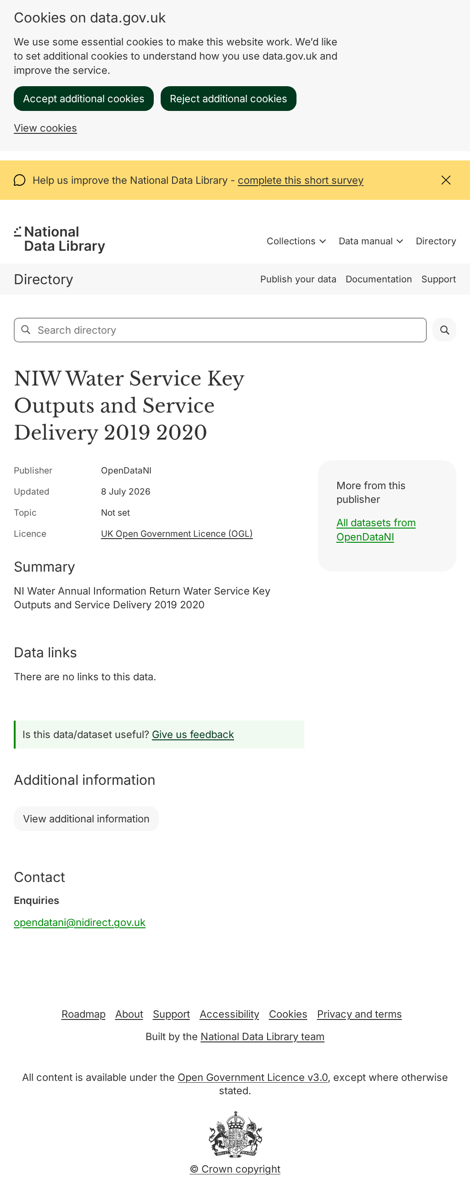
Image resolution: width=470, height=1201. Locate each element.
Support (438, 279)
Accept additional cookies (84, 99)
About (129, 1014)
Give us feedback (193, 734)
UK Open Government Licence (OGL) (177, 534)
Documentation (379, 279)
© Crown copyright (235, 1169)
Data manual (366, 241)
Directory (436, 241)
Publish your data (298, 279)
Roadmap (84, 1014)
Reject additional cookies (228, 99)
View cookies (45, 128)
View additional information (86, 819)
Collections (291, 241)
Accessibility (229, 1014)
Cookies (288, 1014)
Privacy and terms (359, 1014)
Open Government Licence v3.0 (253, 1077)
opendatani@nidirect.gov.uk (79, 922)
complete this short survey (301, 180)
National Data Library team (263, 1036)
